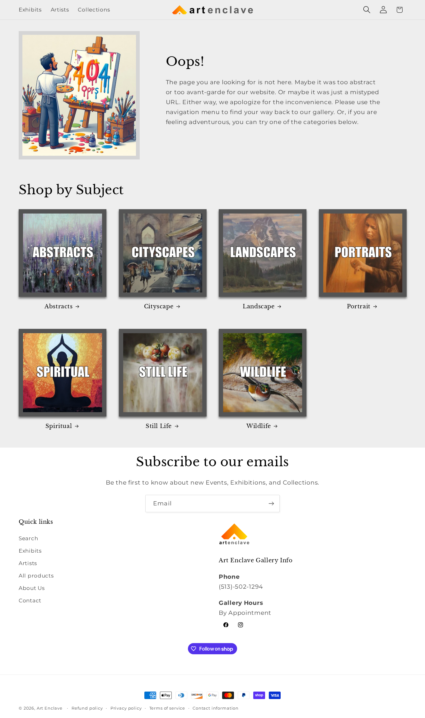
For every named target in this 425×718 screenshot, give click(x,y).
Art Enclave (50, 708)
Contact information (216, 708)
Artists (28, 563)
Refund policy (87, 708)
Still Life (159, 426)
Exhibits (30, 551)
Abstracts (58, 306)
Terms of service (167, 708)
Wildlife (258, 426)
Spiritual (58, 426)
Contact (30, 601)
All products (36, 576)
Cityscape (158, 306)
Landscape (258, 306)
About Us (32, 588)
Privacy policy (126, 708)
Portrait (359, 306)
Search (28, 539)
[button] (366, 10)
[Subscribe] (271, 503)
